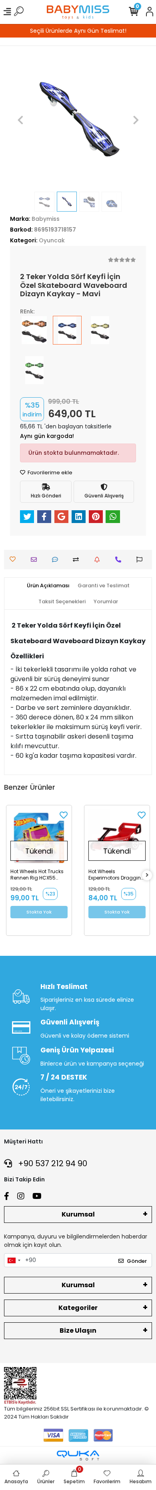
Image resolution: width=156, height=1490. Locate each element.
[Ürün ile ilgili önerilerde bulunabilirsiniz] (141, 560)
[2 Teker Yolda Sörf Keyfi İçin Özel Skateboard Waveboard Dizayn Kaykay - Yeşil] (34, 376)
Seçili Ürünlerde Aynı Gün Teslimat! (78, 31)
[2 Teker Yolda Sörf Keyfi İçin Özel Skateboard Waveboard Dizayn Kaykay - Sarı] (100, 336)
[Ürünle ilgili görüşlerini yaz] (57, 560)
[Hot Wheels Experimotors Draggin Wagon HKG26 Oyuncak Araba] (117, 837)
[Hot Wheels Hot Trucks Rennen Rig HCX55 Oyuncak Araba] (39, 837)
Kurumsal (78, 1214)
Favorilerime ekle (49, 472)
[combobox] (13, 1260)
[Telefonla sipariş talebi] (120, 560)
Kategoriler (78, 1307)
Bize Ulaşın (78, 1330)
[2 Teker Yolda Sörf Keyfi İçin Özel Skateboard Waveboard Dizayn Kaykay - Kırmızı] (34, 336)
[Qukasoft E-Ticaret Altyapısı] (78, 1455)
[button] (20, 120)
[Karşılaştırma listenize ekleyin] (78, 560)
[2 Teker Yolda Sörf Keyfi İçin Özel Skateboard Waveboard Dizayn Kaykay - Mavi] (67, 336)
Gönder (137, 1261)
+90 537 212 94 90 (51, 1163)
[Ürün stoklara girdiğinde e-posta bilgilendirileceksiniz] (99, 560)
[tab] (48, 586)
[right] (147, 875)
